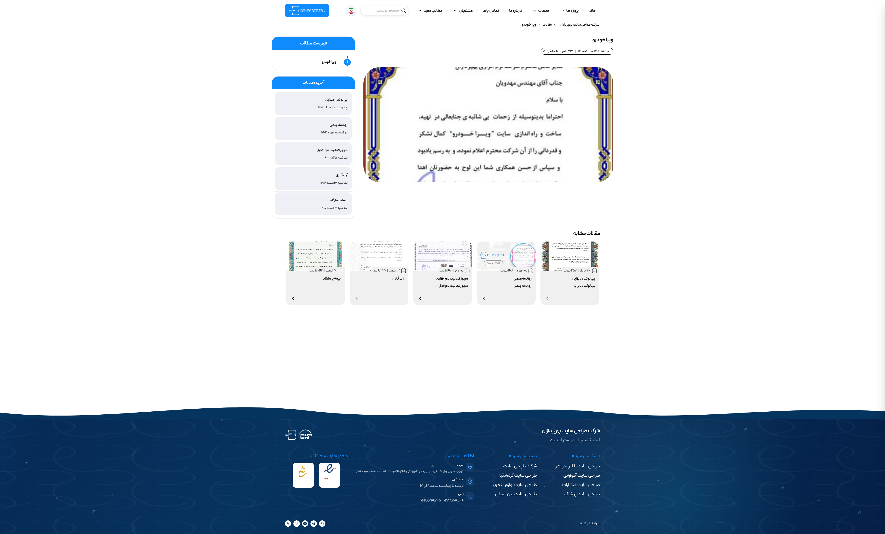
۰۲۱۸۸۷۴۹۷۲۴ (453, 500)
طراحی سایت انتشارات (581, 484)
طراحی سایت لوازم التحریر (514, 484)
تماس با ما (491, 11)
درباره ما (515, 11)
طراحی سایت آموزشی (581, 475)
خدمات (544, 11)
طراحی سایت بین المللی (516, 494)
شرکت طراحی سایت (520, 466)
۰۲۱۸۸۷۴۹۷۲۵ (431, 500)
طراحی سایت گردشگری (517, 475)
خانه (592, 11)
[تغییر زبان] (351, 11)
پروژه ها (572, 11)
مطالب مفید (432, 11)
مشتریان (466, 11)
